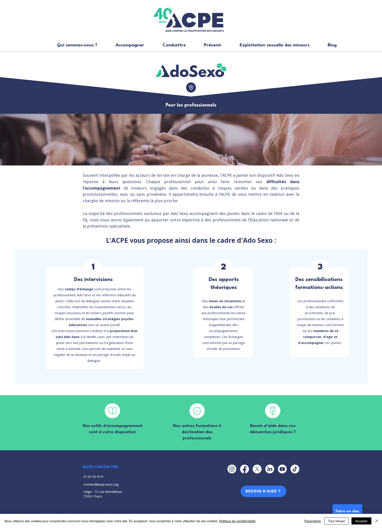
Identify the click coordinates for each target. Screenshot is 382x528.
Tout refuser (336, 521)
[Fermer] (376, 520)
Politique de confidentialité (237, 521)
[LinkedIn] (269, 469)
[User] (112, 410)
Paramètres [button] (312, 521)
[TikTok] (294, 469)
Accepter (361, 521)
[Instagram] (231, 469)
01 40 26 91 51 (93, 476)
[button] (71, 45)
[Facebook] (244, 469)
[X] (257, 469)
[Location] (191, 87)
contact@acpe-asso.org (101, 484)
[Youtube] (282, 469)
